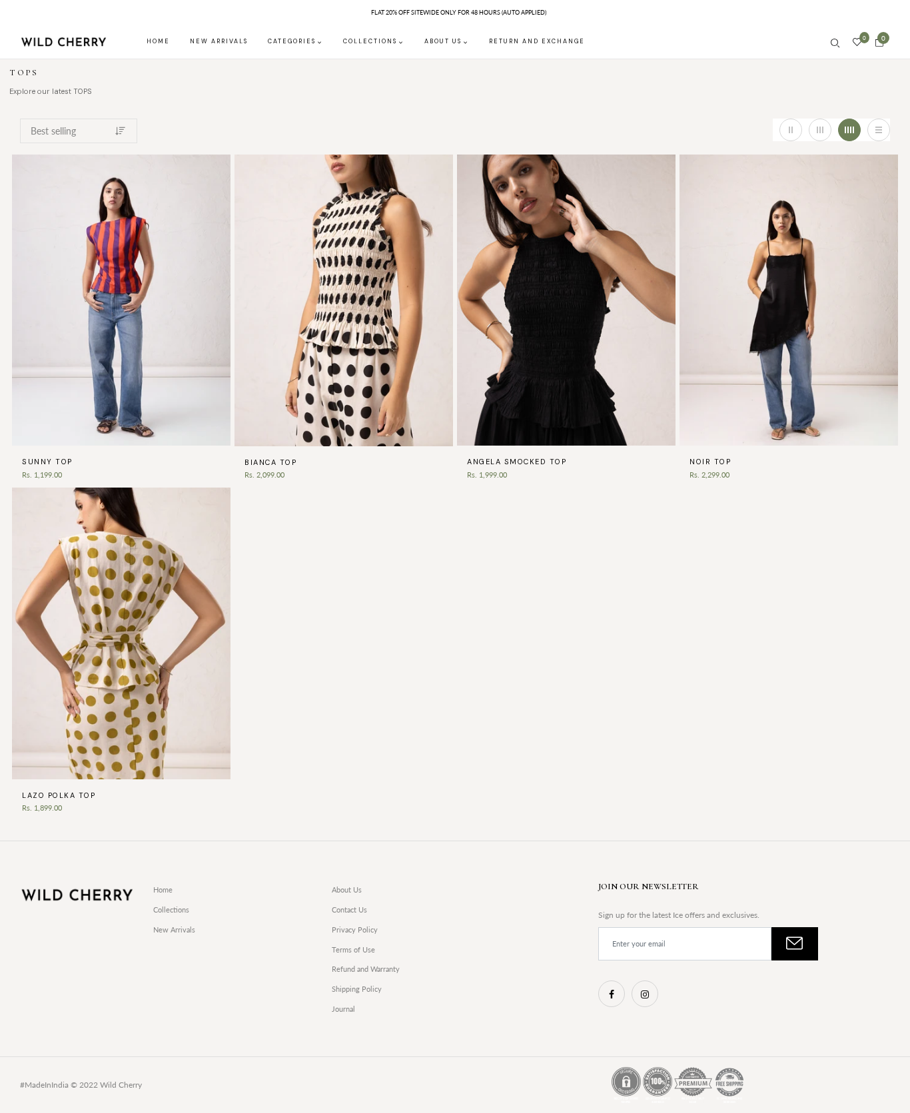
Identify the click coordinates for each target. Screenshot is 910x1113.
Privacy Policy (355, 929)
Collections (171, 909)
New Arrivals (174, 929)
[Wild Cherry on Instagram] (645, 993)
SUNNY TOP (47, 461)
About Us (347, 889)
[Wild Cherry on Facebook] (611, 993)
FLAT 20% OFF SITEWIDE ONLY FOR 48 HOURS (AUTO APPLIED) (458, 12)
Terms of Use (353, 949)
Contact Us (349, 909)
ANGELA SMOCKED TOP (516, 461)
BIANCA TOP (270, 462)
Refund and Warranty (366, 968)
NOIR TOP (710, 461)
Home (163, 889)
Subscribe (794, 943)
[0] (857, 42)
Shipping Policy (357, 988)
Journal (343, 1008)
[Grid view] (790, 130)
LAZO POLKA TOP (58, 795)
